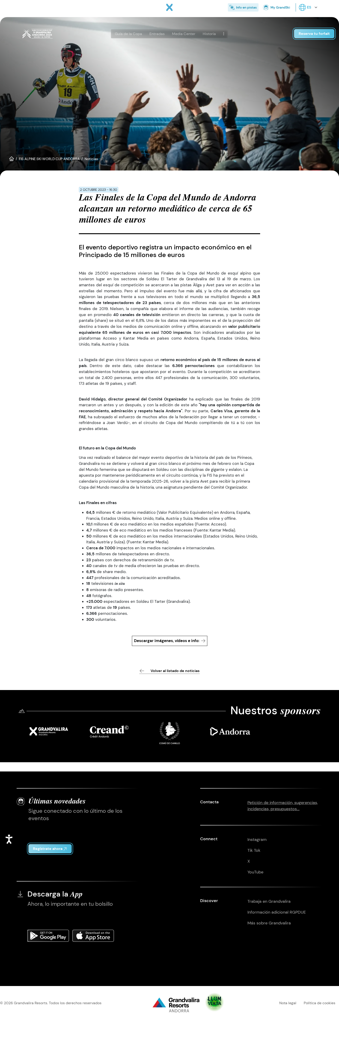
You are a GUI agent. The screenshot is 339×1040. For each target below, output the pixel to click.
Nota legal (287, 1003)
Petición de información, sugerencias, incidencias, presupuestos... (282, 806)
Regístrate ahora (47, 848)
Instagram (257, 839)
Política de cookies (319, 1003)
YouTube (255, 872)
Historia (209, 33)
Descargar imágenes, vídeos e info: (166, 640)
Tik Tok (253, 850)
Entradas (157, 33)
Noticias (91, 159)
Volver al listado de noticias (175, 670)
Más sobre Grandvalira (269, 923)
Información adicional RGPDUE (276, 912)
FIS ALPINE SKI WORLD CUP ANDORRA (49, 159)
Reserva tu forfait (314, 33)
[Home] (169, 7)
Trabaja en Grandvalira (269, 901)
